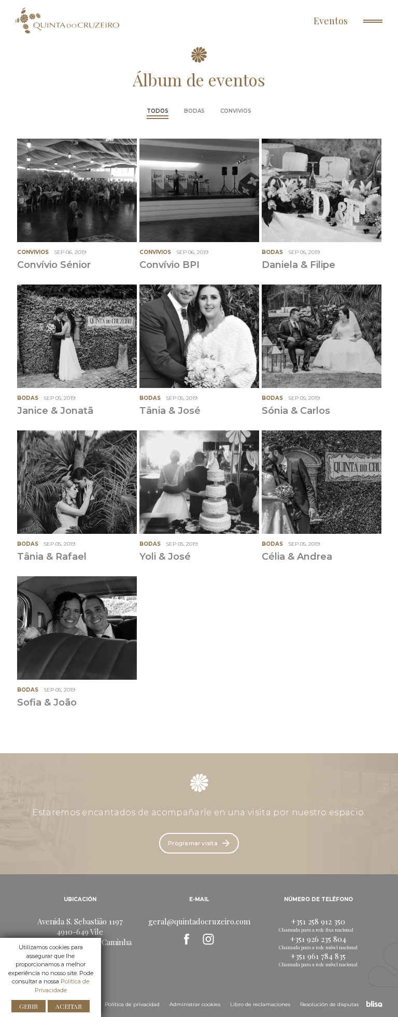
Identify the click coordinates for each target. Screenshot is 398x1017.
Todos (157, 111)
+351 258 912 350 (318, 921)
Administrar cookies (194, 1004)
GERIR (28, 1006)
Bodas (194, 111)
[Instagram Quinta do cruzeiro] (208, 939)
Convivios (235, 111)
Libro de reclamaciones (260, 1004)
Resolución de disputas (329, 1004)
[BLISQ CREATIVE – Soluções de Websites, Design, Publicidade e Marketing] (374, 1003)
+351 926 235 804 (318, 939)
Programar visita (193, 843)
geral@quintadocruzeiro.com (199, 921)
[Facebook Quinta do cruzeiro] (187, 939)
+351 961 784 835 (318, 956)
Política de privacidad (132, 1004)
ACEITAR (68, 1006)
